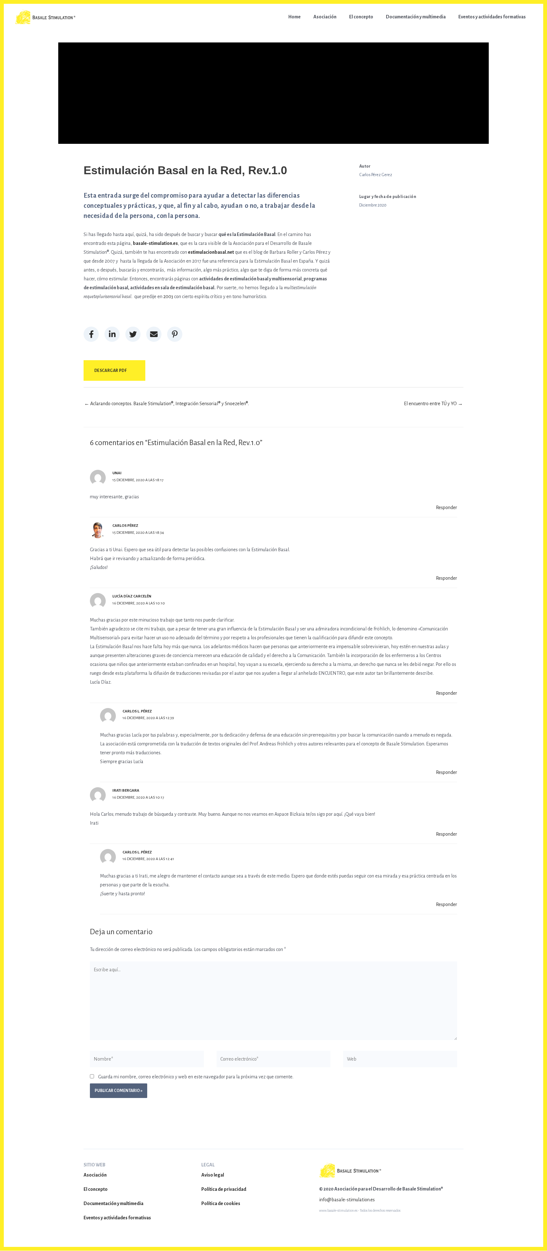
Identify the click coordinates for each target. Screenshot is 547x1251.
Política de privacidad (223, 1189)
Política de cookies (220, 1203)
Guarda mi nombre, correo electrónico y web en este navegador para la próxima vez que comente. (195, 1076)
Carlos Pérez (125, 526)
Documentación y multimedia (113, 1203)
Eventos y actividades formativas (117, 1217)
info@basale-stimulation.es (347, 1199)
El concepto (96, 1189)
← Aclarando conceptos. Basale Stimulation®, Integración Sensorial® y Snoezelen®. (166, 403)
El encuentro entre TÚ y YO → (433, 403)
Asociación (95, 1175)
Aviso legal (212, 1175)
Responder (446, 507)
